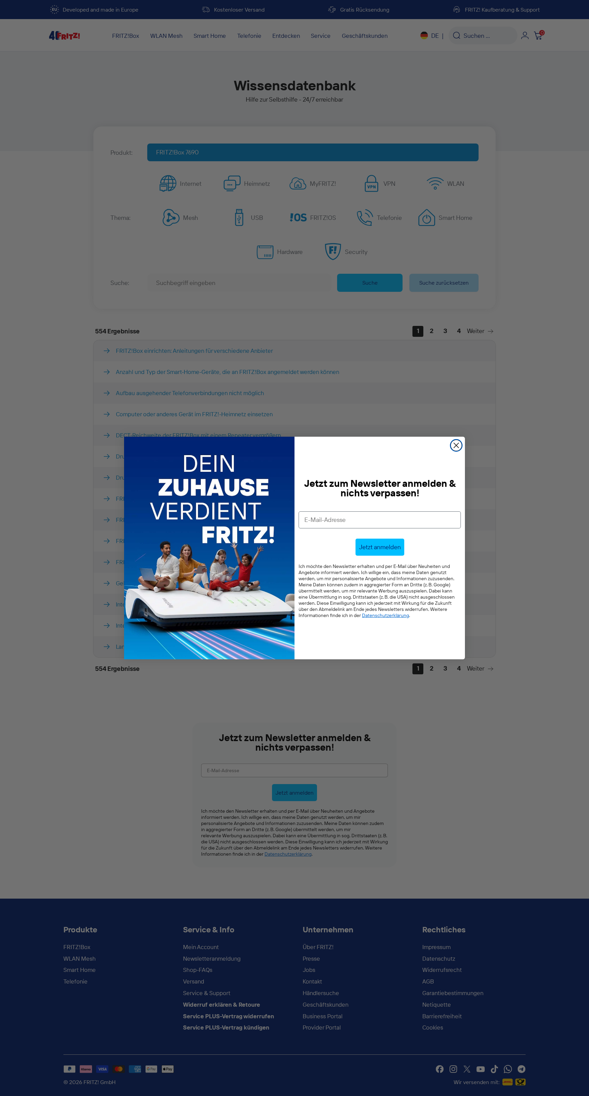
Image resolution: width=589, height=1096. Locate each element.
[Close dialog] (456, 445)
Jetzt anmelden (380, 547)
